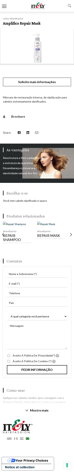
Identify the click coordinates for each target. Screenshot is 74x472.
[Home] (37, 426)
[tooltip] (57, 355)
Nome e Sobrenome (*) (23, 274)
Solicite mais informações (37, 82)
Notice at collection (20, 467)
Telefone (14, 293)
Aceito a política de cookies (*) (34, 361)
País (11, 302)
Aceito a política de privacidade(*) (35, 355)
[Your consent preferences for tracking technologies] (67, 465)
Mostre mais (39, 410)
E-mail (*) (14, 283)
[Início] (38, 6)
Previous (3, 235)
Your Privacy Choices (31, 460)
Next (71, 235)
